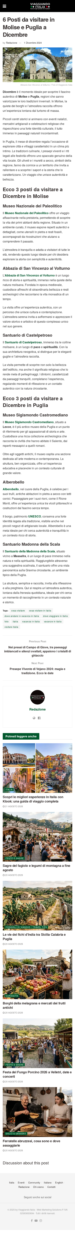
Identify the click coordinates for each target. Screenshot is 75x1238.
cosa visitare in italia (40, 610)
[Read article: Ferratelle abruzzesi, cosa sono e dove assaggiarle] (37, 1112)
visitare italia (11, 626)
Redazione (11, 42)
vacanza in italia (31, 621)
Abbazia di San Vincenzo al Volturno (30, 275)
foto (7, 621)
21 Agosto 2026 (14, 806)
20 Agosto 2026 (14, 874)
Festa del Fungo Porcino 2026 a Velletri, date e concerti (37, 1074)
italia (15, 621)
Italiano (48, 1182)
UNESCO (34, 516)
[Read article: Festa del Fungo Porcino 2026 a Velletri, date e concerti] (37, 1043)
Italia (9, 789)
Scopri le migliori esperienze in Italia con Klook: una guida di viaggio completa (33, 799)
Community (34, 1182)
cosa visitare (18, 610)
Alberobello (11, 489)
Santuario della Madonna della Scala (30, 551)
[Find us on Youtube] (36, 1221)
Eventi (21, 1182)
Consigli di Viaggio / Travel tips (26, 927)
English (59, 1182)
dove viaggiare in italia (55, 615)
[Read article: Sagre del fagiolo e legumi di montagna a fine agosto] (37, 837)
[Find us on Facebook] (32, 1221)
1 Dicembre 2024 (33, 42)
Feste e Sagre (15, 858)
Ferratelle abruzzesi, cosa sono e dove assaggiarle (31, 1143)
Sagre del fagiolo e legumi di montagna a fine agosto (36, 867)
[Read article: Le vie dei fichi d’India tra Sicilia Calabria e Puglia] (37, 905)
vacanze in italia (53, 621)
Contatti (51, 1187)
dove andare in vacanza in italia (22, 615)
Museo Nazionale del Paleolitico (27, 213)
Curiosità (12, 995)
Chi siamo (38, 1187)
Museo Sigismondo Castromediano (29, 422)
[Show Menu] (4, 6)
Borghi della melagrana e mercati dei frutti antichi (34, 1005)
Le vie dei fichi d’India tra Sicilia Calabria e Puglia (34, 936)
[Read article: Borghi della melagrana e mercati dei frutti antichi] (37, 974)
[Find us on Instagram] (41, 1221)
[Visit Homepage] (40, 6)
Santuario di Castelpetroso (23, 342)
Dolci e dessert (16, 1133)
